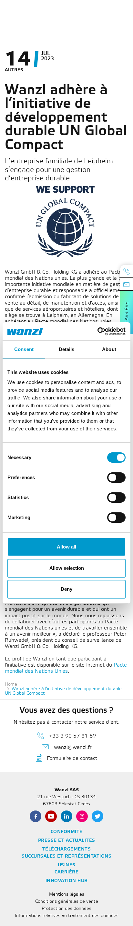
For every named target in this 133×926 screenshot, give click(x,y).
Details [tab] (67, 349)
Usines (67, 865)
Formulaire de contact (72, 758)
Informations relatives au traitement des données (66, 916)
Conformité (67, 832)
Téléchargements (66, 849)
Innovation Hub (67, 881)
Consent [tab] (24, 349)
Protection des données (66, 909)
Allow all (66, 546)
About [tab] (109, 349)
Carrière (127, 312)
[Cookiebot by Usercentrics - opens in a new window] (97, 331)
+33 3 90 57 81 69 (72, 736)
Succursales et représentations (66, 856)
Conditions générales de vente (66, 902)
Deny (66, 589)
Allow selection (66, 568)
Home (11, 684)
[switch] (116, 477)
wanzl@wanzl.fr (72, 747)
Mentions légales (66, 894)
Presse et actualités (66, 841)
